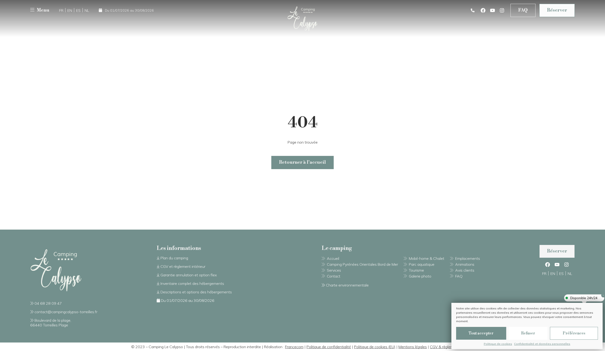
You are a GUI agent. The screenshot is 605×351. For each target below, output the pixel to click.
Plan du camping (174, 258)
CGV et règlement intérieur (182, 266)
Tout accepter (481, 333)
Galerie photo (420, 276)
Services (334, 270)
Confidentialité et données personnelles (542, 344)
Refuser (528, 333)
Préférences (574, 333)
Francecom (294, 346)
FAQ (523, 10)
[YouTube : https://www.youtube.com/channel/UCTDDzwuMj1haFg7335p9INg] (492, 10)
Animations (464, 264)
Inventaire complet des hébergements (192, 283)
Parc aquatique (421, 264)
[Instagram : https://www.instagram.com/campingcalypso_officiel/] (502, 10)
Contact (333, 276)
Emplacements (467, 258)
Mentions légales (412, 346)
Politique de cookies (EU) (374, 346)
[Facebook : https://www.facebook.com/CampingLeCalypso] (483, 10)
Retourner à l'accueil (302, 162)
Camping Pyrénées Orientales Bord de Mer (362, 264)
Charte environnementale (347, 285)
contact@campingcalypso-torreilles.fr (66, 311)
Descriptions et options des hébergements (196, 292)
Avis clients (464, 270)
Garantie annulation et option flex (188, 275)
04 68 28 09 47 (48, 303)
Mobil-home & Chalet (426, 258)
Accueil (333, 258)
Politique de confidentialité (329, 346)
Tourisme (416, 270)
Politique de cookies (498, 344)
